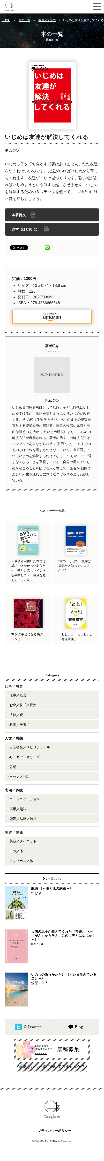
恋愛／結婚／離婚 (23, 819)
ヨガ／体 (16, 851)
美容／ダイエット (23, 841)
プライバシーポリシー (55, 1131)
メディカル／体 (21, 861)
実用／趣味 (17, 809)
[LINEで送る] (47, 247)
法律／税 (16, 715)
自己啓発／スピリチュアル (29, 747)
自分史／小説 (19, 777)
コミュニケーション (24, 799)
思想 (12, 767)
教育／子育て (47, 20)
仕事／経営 (17, 695)
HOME (5, 20)
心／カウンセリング (24, 757)
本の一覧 (24, 20)
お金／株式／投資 (23, 705)
